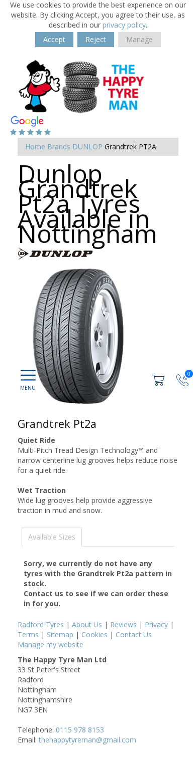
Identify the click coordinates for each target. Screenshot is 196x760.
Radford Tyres (41, 624)
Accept (54, 39)
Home (35, 146)
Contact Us (134, 634)
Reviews (123, 624)
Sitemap (60, 634)
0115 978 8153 (80, 729)
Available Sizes (51, 537)
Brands (58, 146)
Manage (139, 39)
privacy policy (124, 25)
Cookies (94, 634)
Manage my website (50, 644)
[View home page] (82, 86)
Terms (28, 634)
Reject (95, 39)
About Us (87, 624)
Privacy (156, 624)
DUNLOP (87, 146)
